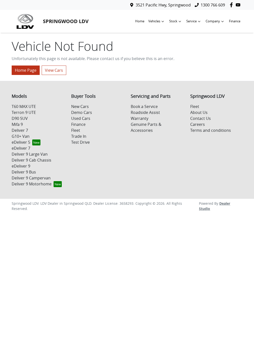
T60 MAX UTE (24, 106)
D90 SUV (20, 118)
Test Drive (80, 142)
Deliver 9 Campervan (31, 178)
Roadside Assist (145, 112)
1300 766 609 (213, 5)
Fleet (75, 130)
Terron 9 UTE (24, 112)
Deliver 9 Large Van (30, 154)
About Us (199, 112)
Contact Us (200, 118)
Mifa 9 (17, 124)
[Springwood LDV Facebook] (232, 4)
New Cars (80, 106)
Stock (173, 21)
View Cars (54, 70)
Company (213, 21)
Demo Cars (81, 112)
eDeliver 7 (21, 148)
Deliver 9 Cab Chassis (31, 160)
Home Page (25, 70)
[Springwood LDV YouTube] (239, 4)
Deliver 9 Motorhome (32, 184)
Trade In (78, 136)
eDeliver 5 (21, 142)
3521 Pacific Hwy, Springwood (163, 5)
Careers (197, 124)
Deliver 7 (20, 130)
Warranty (139, 118)
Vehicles (154, 21)
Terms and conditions (210, 130)
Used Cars (80, 118)
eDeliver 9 (21, 166)
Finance (234, 21)
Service (191, 21)
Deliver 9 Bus (24, 172)
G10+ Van (21, 136)
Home (139, 21)
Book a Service (144, 106)
